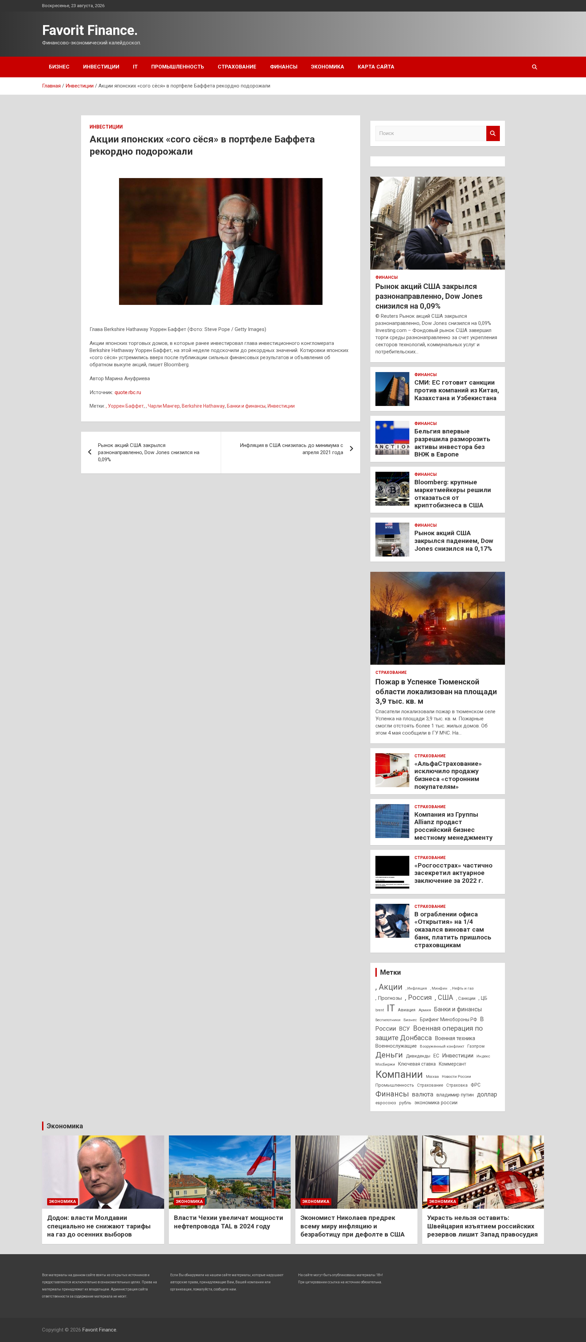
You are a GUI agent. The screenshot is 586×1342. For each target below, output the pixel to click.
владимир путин (455, 1095)
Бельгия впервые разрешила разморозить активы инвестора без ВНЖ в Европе (452, 442)
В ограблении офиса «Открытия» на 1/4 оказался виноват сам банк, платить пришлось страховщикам (452, 929)
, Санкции (465, 998)
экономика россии (435, 1102)
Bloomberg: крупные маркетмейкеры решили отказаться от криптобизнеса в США (452, 493)
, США (444, 997)
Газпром (476, 1046)
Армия (424, 1010)
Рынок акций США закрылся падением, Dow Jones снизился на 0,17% (453, 540)
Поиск (493, 133)
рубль (405, 1102)
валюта (422, 1094)
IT (135, 67)
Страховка (457, 1085)
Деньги (389, 1054)
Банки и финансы (246, 406)
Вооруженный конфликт (442, 1046)
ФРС (476, 1085)
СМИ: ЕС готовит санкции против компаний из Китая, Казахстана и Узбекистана (456, 390)
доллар (487, 1094)
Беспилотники (388, 1020)
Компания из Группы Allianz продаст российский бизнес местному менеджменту (453, 826)
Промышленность (177, 67)
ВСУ (404, 1028)
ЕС (436, 1055)
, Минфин (438, 988)
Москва (432, 1076)
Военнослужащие (396, 1046)
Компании (399, 1074)
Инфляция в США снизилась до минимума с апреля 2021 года (291, 448)
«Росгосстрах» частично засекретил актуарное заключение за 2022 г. (453, 873)
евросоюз (385, 1103)
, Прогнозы (388, 998)
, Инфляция (416, 988)
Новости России (456, 1076)
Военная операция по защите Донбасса (429, 1033)
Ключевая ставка (417, 1064)
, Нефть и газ (462, 988)
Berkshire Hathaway (203, 406)
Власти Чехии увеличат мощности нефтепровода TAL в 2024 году (228, 1222)
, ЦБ (482, 998)
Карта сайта (376, 67)
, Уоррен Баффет (125, 406)
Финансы (283, 67)
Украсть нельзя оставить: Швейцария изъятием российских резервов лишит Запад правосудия (482, 1226)
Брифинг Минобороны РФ (448, 1019)
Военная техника (455, 1038)
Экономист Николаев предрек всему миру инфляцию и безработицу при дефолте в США (352, 1226)
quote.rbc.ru (128, 392)
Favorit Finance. (90, 30)
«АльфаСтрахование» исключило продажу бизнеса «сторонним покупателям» (448, 775)
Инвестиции (101, 67)
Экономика (327, 67)
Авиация (406, 1009)
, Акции (389, 987)
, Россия (418, 997)
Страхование (237, 67)
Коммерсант (452, 1064)
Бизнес (59, 67)
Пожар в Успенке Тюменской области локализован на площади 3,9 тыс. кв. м (436, 691)
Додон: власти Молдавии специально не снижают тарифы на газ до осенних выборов (99, 1226)
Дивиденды (418, 1055)
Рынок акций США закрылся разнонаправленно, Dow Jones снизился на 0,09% (148, 452)
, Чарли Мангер (163, 406)
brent (379, 1010)
